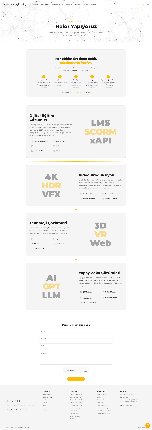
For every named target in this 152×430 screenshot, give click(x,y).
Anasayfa (34, 4)
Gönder (76, 379)
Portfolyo (69, 4)
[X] (25, 409)
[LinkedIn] (16, 409)
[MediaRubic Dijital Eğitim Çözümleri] (15, 4)
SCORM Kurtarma (75, 397)
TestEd (99, 397)
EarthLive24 (100, 400)
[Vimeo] (20, 409)
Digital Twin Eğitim (76, 402)
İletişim (93, 4)
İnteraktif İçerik (74, 411)
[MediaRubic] (23, 402)
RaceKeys (104, 413)
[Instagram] (7, 409)
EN (148, 4)
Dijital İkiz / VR (74, 413)
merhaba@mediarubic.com (127, 394)
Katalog (77, 4)
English (45, 411)
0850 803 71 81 (123, 397)
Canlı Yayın (73, 419)
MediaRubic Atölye (104, 408)
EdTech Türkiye (101, 394)
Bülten (86, 4)
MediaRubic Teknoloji (105, 411)
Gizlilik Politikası (141, 427)
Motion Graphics (75, 416)
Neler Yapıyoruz (57, 4)
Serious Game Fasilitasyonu (78, 400)
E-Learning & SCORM (76, 405)
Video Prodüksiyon (76, 408)
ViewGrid (100, 402)
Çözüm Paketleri (76, 394)
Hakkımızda (45, 4)
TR (143, 4)
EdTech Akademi (102, 405)
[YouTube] (11, 409)
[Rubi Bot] (147, 425)
